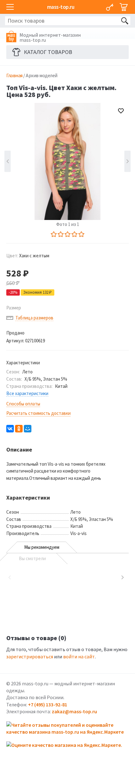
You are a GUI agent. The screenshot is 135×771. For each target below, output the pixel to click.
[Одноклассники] (19, 428)
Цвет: (27, 256)
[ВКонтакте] (10, 428)
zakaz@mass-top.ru (74, 711)
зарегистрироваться (29, 656)
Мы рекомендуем (41, 547)
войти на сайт (79, 656)
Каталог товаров (48, 52)
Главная (14, 75)
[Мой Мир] (27, 428)
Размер (13, 308)
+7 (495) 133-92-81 (47, 704)
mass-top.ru (60, 6)
